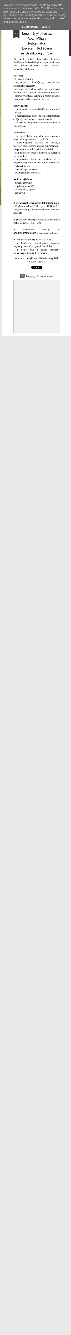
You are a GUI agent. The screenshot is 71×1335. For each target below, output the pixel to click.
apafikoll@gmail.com (24, 232)
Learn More (30, 27)
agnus (41, 261)
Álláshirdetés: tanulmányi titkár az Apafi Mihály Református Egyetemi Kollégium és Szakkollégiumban (37, 40)
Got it (46, 27)
